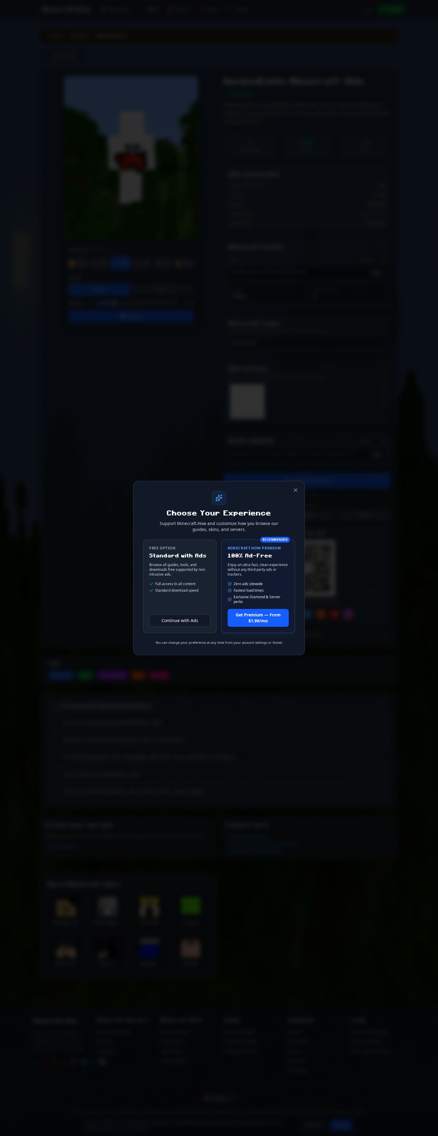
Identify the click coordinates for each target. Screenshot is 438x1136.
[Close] (295, 490)
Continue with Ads (179, 620)
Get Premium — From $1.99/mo (258, 618)
